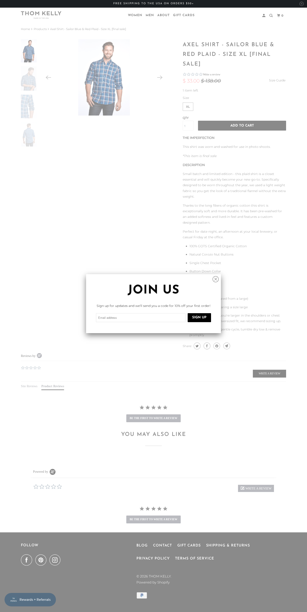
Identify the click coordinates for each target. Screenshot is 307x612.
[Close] (216, 278)
